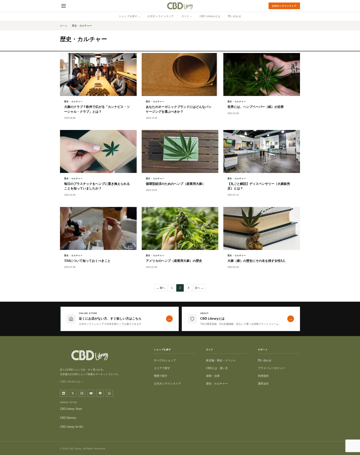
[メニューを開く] (63, 6)
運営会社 (263, 383)
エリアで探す (162, 368)
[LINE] (100, 393)
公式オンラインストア (284, 6)
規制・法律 (213, 375)
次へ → (199, 287)
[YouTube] (91, 393)
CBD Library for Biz (71, 426)
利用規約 (263, 375)
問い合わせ (234, 16)
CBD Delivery (68, 417)
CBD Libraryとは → (72, 381)
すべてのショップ (165, 360)
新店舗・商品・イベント (221, 360)
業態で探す (161, 375)
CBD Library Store (71, 408)
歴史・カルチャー (217, 383)
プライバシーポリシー (271, 368)
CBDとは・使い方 (217, 368)
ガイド (186, 16)
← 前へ (160, 287)
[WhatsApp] (109, 393)
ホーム (64, 25)
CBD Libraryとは (210, 16)
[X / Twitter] (72, 393)
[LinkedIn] (63, 393)
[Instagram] (81, 393)
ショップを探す (129, 16)
